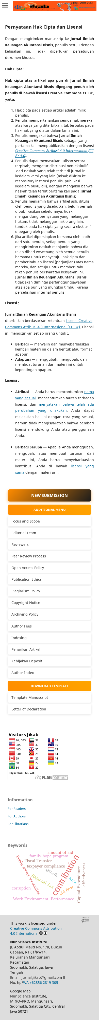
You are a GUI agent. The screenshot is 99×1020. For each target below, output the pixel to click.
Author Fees (21, 626)
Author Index (22, 672)
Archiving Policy (24, 614)
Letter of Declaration (28, 709)
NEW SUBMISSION (49, 495)
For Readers (17, 808)
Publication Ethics (26, 579)
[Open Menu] (5, 5)
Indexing (19, 637)
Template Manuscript (29, 697)
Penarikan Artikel (25, 649)
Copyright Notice (25, 602)
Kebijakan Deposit (26, 661)
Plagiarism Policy (25, 591)
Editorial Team (23, 532)
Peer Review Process (28, 556)
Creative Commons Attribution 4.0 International (36, 931)
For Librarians (18, 823)
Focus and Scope (25, 521)
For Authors (17, 816)
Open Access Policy (27, 567)
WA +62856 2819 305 (40, 982)
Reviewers (20, 544)
